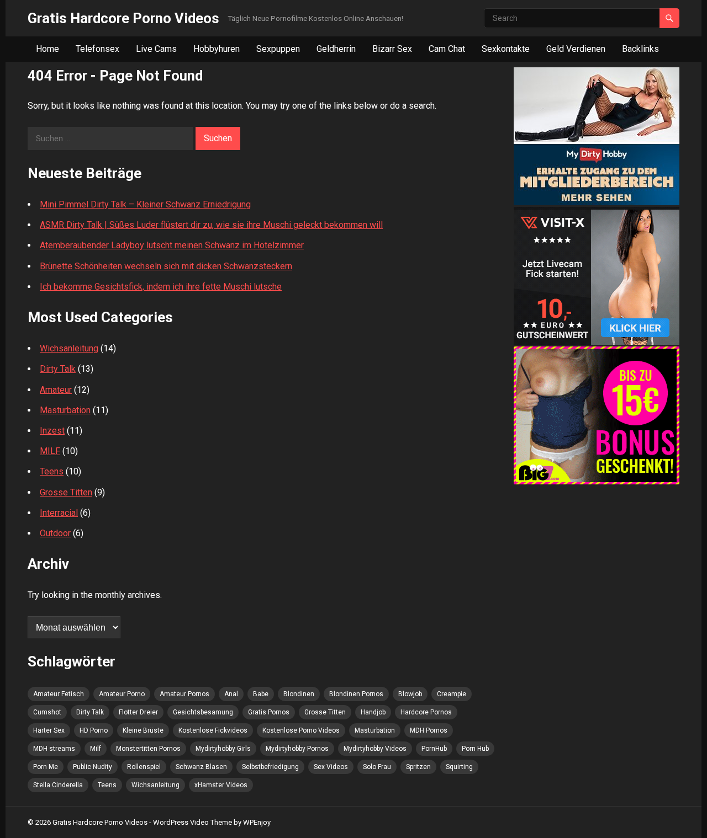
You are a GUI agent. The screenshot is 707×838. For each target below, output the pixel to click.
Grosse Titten (66, 492)
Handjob (373, 712)
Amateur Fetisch (58, 694)
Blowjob (410, 694)
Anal (231, 694)
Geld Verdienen (575, 49)
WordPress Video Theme (192, 822)
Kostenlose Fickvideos (212, 730)
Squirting (459, 767)
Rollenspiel (144, 767)
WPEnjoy (257, 822)
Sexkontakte (506, 49)
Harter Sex (49, 730)
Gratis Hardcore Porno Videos (123, 18)
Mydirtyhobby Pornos (297, 748)
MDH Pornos (428, 730)
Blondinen (298, 694)
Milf (95, 748)
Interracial (59, 513)
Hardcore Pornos (426, 712)
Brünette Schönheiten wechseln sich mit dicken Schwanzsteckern (166, 266)
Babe (260, 694)
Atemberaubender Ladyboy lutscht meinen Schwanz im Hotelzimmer (172, 245)
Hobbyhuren (216, 49)
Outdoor (55, 533)
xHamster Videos (220, 785)
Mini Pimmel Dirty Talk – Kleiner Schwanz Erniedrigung (145, 204)
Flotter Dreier (138, 712)
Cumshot (47, 712)
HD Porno (94, 730)
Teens (52, 471)
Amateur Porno (122, 694)
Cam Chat (447, 49)
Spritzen (418, 767)
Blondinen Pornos (356, 694)
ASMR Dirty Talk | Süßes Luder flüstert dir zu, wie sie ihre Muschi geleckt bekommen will (211, 225)
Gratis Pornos (268, 712)
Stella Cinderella (58, 785)
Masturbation (65, 410)
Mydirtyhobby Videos (375, 748)
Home (47, 49)
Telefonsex (97, 49)
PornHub (434, 748)
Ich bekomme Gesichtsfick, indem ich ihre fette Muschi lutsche (161, 286)
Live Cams (156, 49)
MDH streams (54, 748)
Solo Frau (377, 767)
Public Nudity (92, 767)
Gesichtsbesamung (203, 712)
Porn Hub (475, 748)
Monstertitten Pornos (148, 748)
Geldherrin (336, 49)
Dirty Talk (58, 369)
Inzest (52, 430)
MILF (50, 451)
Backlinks (640, 49)
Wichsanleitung (69, 348)
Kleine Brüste (143, 730)
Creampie (451, 694)
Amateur (56, 390)
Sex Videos (331, 767)
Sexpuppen (278, 49)
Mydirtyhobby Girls (223, 748)
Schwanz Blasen (201, 767)
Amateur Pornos (184, 694)
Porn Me (45, 767)
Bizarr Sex (392, 49)
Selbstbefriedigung (270, 767)
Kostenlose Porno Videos (301, 730)
